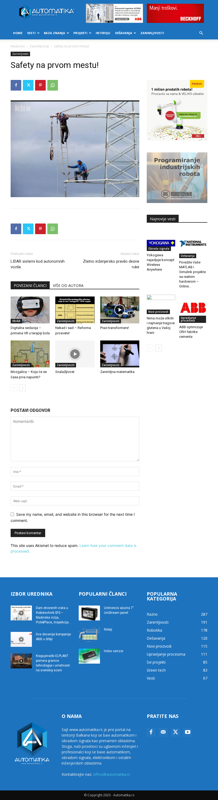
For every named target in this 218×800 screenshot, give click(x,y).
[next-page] (22, 387)
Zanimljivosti (152, 33)
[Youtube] (187, 732)
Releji (108, 629)
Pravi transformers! (114, 328)
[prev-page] (14, 387)
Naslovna (18, 46)
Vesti (31, 33)
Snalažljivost (64, 372)
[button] (201, 33)
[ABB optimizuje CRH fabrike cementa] (193, 309)
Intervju (103, 33)
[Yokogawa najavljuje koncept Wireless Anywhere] (161, 240)
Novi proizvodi (158, 312)
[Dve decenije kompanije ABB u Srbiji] (21, 639)
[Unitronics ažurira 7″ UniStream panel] (89, 613)
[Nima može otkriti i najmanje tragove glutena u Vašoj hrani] (161, 304)
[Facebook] (16, 85)
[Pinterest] (40, 85)
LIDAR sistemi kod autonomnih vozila (38, 264)
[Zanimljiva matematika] (119, 353)
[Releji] (89, 634)
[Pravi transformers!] (119, 310)
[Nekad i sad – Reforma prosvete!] (74, 310)
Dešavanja (123, 33)
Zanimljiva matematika (117, 372)
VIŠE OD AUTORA (68, 285)
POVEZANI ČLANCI (30, 285)
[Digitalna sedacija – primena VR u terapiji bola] (30, 310)
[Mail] (163, 732)
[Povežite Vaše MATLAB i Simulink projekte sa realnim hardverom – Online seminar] (193, 244)
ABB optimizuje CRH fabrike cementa (191, 332)
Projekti (80, 33)
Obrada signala (158, 248)
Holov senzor (113, 651)
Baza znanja (54, 33)
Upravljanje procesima (188, 319)
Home (17, 33)
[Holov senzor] (89, 656)
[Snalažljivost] (74, 353)
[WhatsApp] (52, 85)
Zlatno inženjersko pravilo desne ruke (111, 264)
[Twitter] (28, 85)
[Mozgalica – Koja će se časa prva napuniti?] (30, 353)
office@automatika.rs (111, 774)
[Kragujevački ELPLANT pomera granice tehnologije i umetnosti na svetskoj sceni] (21, 660)
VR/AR (16, 321)
